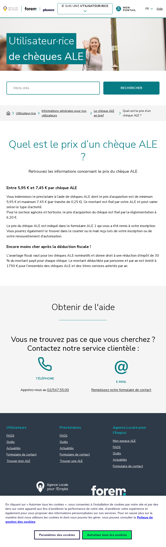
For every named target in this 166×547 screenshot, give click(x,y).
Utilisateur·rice (26, 113)
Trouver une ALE (71, 461)
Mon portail (129, 9)
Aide (159, 9)
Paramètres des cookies (57, 535)
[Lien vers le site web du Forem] (31, 9)
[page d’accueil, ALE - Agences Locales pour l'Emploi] (11, 10)
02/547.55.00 (58, 390)
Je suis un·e (85, 6)
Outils (10, 442)
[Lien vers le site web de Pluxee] (48, 10)
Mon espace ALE (124, 441)
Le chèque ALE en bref (104, 113)
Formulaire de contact (21, 454)
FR (147, 9)
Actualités (13, 448)
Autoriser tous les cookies (107, 535)
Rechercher (131, 88)
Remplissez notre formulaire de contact (121, 390)
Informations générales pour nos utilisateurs (64, 113)
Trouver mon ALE (18, 461)
